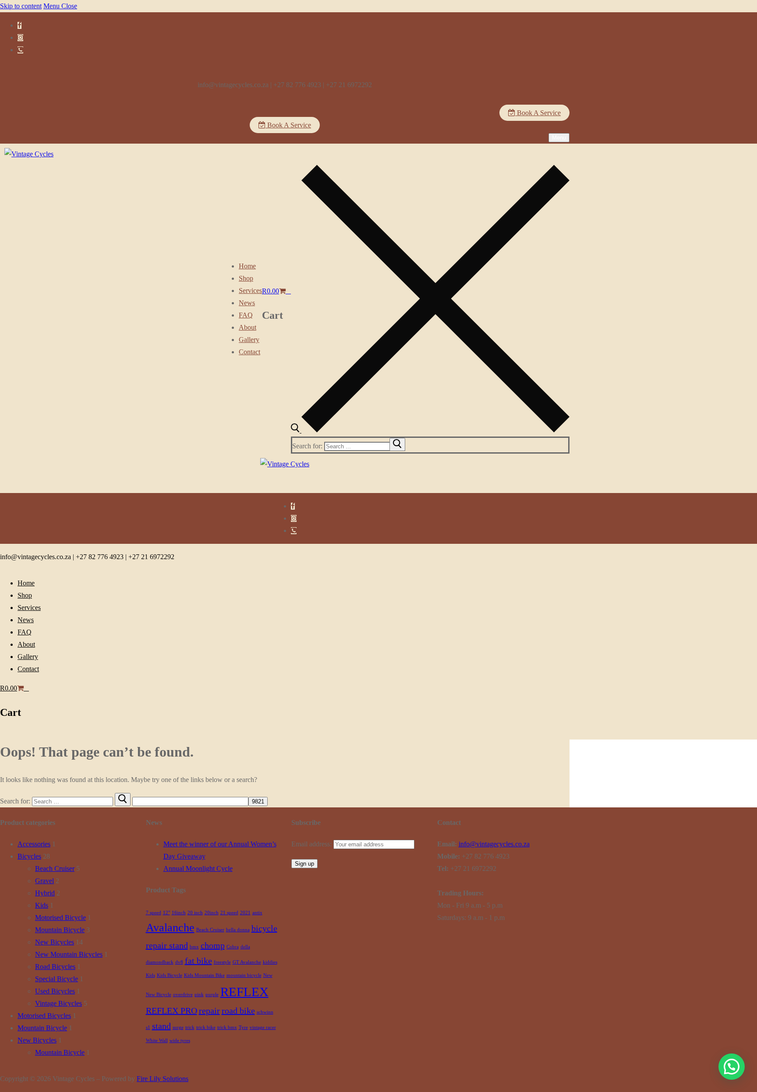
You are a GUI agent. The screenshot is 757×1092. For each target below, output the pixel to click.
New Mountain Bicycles (69, 954)
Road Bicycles (55, 966)
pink (199, 994)
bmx (194, 946)
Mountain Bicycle (60, 929)
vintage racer (263, 1027)
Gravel (44, 880)
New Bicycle (158, 994)
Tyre (243, 1027)
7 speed (153, 912)
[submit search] (397, 444)
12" (166, 912)
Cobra (232, 946)
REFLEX (244, 992)
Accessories (34, 844)
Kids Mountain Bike (204, 975)
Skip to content (21, 6)
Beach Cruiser (54, 868)
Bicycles (29, 856)
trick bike (206, 1027)
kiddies (270, 962)
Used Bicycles (55, 991)
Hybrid (45, 893)
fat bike (198, 960)
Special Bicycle (56, 979)
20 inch (195, 912)
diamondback (159, 962)
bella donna (238, 929)
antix (257, 912)
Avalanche (170, 927)
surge (178, 1027)
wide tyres (180, 1040)
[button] (731, 1066)
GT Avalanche (247, 962)
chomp (213, 945)
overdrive (183, 994)
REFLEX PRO (171, 1010)
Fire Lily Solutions (162, 1078)
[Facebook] (19, 25)
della (245, 946)
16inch (179, 912)
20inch (212, 912)
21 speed (229, 912)
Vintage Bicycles (58, 1003)
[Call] (20, 49)
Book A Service (538, 112)
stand (161, 1026)
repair (209, 1010)
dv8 (179, 962)
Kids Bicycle (169, 975)
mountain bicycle (244, 975)
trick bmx (227, 1027)
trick (190, 1027)
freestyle (222, 962)
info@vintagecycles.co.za (494, 844)
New (267, 975)
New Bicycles (54, 942)
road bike (238, 1010)
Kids (41, 905)
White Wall (157, 1040)
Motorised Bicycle (60, 917)
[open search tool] (430, 430)
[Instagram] (20, 37)
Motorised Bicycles (44, 1015)
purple (212, 994)
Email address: (312, 844)
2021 (245, 912)
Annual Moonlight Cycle (198, 868)
